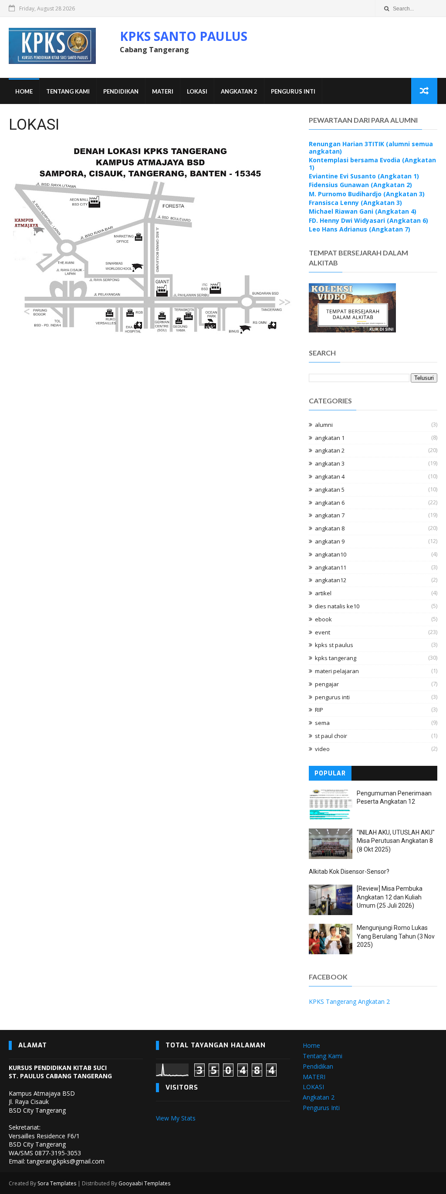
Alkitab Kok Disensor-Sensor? (349, 871)
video (322, 749)
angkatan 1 (330, 438)
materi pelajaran (337, 671)
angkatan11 (330, 567)
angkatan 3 (330, 463)
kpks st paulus (334, 645)
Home (311, 1045)
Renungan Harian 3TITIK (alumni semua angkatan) (371, 147)
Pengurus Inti (293, 91)
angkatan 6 (330, 502)
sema (322, 723)
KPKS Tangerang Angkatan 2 (349, 1001)
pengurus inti (332, 697)
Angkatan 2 (239, 91)
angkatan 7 (330, 515)
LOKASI (313, 1087)
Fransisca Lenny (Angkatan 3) (355, 202)
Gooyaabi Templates (144, 1183)
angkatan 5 (330, 489)
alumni (324, 425)
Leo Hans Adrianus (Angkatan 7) (359, 229)
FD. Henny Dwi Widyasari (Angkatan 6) (368, 220)
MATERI (314, 1077)
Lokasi (197, 91)
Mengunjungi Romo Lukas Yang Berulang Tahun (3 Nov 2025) (396, 936)
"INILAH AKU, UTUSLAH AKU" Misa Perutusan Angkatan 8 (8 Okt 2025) (396, 841)
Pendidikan (121, 91)
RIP (319, 710)
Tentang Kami (68, 91)
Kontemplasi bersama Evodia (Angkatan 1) (372, 163)
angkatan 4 (330, 476)
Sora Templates (56, 1183)
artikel (323, 593)
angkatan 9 (330, 541)
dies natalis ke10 (337, 606)
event (322, 632)
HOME (24, 91)
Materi (162, 91)
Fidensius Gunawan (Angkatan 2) (360, 185)
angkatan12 (330, 580)
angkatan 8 (330, 528)
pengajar (327, 684)
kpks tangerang (335, 658)
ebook (323, 619)
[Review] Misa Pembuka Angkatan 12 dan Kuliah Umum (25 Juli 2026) (389, 897)
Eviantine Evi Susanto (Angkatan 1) (364, 176)
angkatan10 (330, 554)
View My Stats (176, 1118)
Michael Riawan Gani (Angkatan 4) (362, 211)
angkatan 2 (330, 450)
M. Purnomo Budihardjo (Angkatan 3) (367, 194)
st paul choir (331, 736)
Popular (330, 773)
